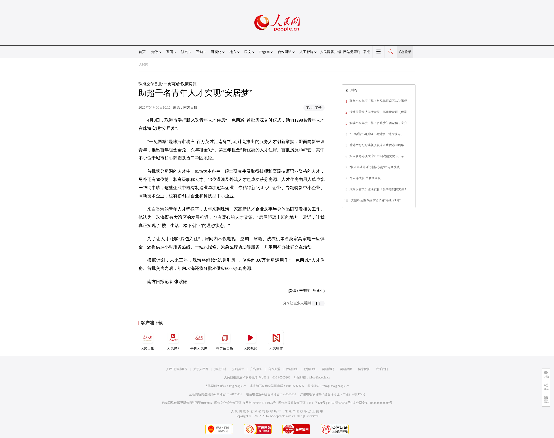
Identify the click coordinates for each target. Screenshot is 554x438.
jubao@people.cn (319, 377)
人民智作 (276, 348)
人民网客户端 (330, 52)
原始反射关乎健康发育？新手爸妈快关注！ (378, 189)
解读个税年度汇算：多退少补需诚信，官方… (379, 123)
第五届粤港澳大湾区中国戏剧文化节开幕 (376, 156)
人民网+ (173, 348)
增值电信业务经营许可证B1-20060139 (271, 394)
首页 (142, 52)
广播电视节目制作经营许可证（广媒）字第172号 (332, 394)
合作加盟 (274, 369)
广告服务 (256, 369)
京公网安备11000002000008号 (372, 402)
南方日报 (190, 107)
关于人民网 (200, 369)
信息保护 (364, 369)
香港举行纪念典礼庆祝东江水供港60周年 (376, 145)
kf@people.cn (237, 386)
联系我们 (382, 369)
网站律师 (346, 369)
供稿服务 (292, 369)
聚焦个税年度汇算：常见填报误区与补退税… (379, 101)
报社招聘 (220, 369)
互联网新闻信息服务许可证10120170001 (215, 394)
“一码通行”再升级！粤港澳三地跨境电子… (378, 134)
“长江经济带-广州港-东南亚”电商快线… (376, 167)
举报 (366, 52)
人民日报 (147, 348)
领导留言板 (224, 348)
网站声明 (328, 369)
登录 (407, 52)
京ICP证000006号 (339, 402)
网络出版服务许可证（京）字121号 (301, 402)
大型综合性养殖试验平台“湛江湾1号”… (377, 200)
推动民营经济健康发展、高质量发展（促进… (379, 112)
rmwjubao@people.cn (335, 386)
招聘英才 (238, 369)
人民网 (143, 64)
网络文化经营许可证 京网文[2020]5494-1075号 (245, 402)
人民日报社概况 (176, 369)
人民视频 (250, 348)
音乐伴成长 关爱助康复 (365, 178)
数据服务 (310, 369)
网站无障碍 (352, 52)
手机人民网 (199, 348)
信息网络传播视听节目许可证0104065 (187, 402)
